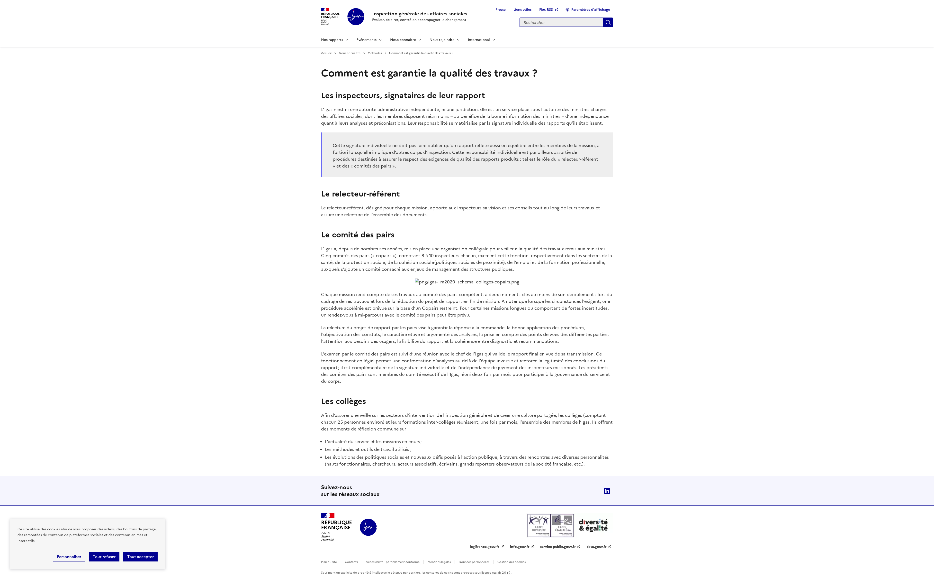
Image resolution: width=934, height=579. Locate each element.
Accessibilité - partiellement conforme (393, 562)
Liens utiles (522, 9)
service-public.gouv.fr (558, 546)
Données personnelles (474, 562)
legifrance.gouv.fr (484, 546)
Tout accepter (140, 557)
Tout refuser (104, 557)
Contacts (351, 562)
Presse (500, 9)
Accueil (326, 53)
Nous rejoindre (442, 39)
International (479, 39)
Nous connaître (403, 39)
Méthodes (375, 53)
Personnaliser (69, 557)
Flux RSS (546, 9)
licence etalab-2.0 (493, 572)
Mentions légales (439, 562)
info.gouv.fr (520, 546)
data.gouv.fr (596, 546)
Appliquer (608, 22)
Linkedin (607, 491)
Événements (367, 39)
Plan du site (329, 562)
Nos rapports (332, 39)
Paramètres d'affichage (590, 9)
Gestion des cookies (511, 562)
